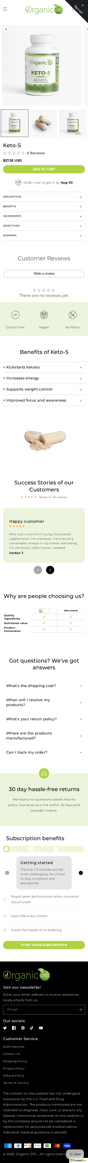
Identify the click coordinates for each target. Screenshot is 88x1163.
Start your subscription (44, 945)
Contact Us (11, 1054)
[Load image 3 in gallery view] (73, 123)
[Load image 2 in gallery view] (44, 123)
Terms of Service (16, 1083)
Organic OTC (26, 1154)
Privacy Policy (13, 1068)
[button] (5, 9)
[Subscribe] (80, 1010)
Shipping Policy (15, 1061)
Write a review (44, 273)
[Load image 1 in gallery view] (14, 123)
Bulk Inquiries (13, 1046)
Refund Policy (13, 1075)
